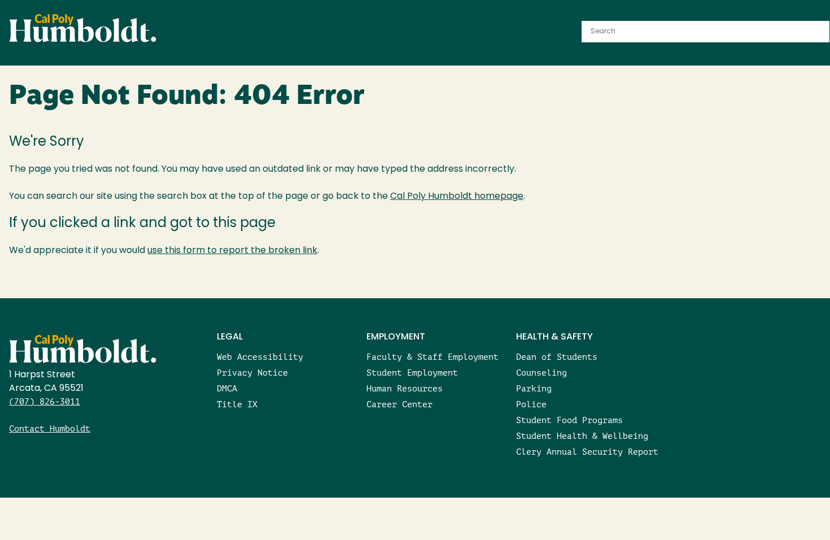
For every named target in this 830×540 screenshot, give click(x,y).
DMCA (227, 388)
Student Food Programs (569, 420)
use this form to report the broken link (232, 250)
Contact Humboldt (49, 428)
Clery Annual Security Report (587, 451)
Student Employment (412, 372)
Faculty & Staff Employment (432, 357)
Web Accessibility (260, 357)
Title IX (237, 404)
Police (531, 404)
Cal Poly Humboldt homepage (456, 196)
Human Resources (404, 388)
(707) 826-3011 (44, 401)
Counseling (541, 372)
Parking (534, 388)
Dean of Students (556, 357)
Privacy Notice (252, 372)
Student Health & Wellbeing (582, 436)
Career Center (399, 404)
